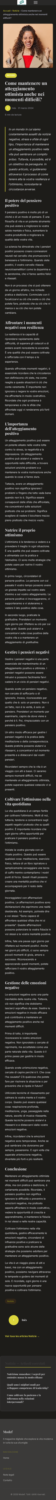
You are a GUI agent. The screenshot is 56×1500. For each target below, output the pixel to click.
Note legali (8, 1474)
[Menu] (36, 2)
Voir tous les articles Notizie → (22, 1336)
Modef (7, 1431)
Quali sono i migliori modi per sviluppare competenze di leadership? (27, 1386)
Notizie (15, 10)
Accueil (6, 10)
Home (6, 1457)
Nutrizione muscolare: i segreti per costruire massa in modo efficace (26, 1376)
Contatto (7, 1480)
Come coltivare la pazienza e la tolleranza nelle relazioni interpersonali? (24, 1398)
